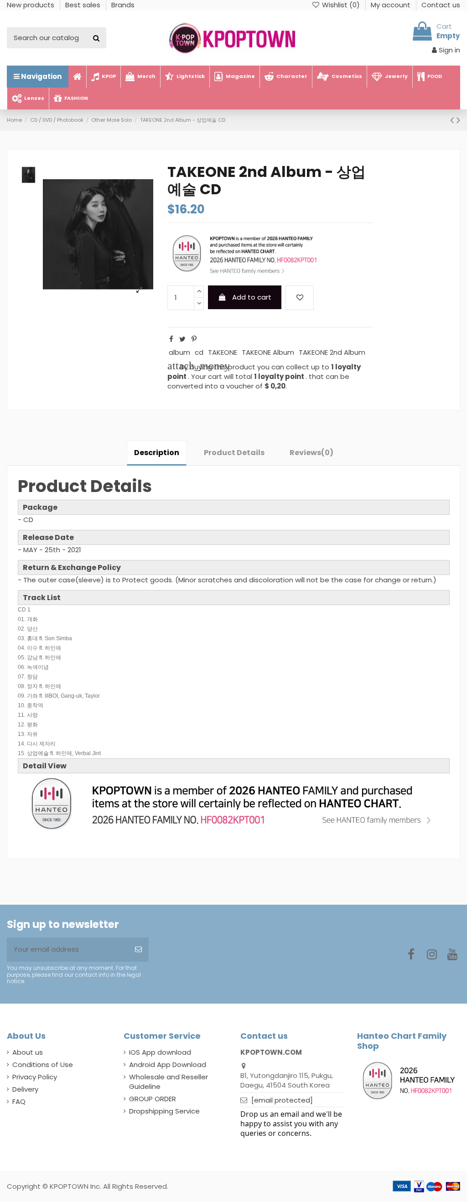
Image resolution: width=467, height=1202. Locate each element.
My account (391, 5)
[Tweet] (182, 339)
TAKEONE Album (268, 352)
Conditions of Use (42, 1064)
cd (199, 352)
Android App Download (167, 1064)
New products (31, 5)
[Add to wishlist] (299, 298)
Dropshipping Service (164, 1111)
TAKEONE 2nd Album (332, 352)
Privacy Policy (34, 1077)
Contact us (440, 5)
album (179, 352)
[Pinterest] (194, 339)
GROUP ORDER (152, 1099)
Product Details (234, 452)
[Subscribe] (138, 950)
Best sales (83, 5)
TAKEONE (222, 352)
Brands (123, 5)
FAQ (19, 1101)
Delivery (25, 1089)
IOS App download (160, 1052)
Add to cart (251, 297)
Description (156, 452)
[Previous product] (453, 120)
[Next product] (458, 120)
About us (27, 1052)
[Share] (171, 339)
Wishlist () (341, 5)
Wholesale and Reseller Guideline (168, 1081)
